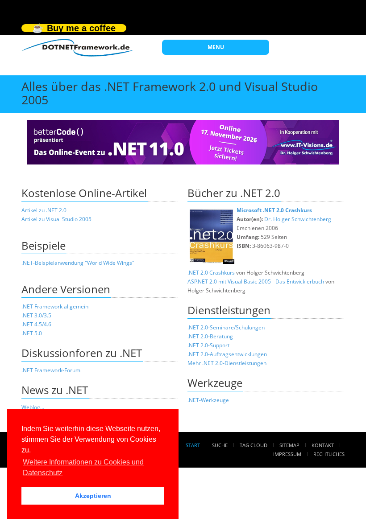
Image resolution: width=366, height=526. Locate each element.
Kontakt (323, 445)
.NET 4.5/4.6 (36, 324)
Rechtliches (329, 454)
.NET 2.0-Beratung (210, 336)
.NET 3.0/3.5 (36, 315)
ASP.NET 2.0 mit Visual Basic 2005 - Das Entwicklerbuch (255, 281)
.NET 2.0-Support (208, 345)
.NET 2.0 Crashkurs (211, 272)
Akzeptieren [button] (93, 495)
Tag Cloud (253, 445)
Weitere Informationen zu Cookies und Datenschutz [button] (83, 467)
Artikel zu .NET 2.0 (44, 210)
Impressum (287, 454)
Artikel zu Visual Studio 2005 (56, 219)
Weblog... (32, 407)
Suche (220, 445)
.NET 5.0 (31, 333)
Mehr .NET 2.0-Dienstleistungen (226, 363)
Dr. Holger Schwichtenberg (297, 219)
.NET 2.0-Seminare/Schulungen (226, 327)
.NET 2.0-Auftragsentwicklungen (227, 354)
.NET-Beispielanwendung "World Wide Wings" (77, 263)
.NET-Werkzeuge (208, 400)
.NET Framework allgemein (54, 306)
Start (193, 445)
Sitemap (289, 445)
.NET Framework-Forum (50, 370)
